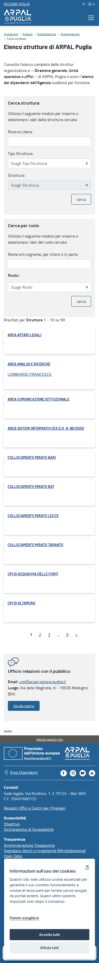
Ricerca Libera (20, 131)
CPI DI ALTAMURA (21, 603)
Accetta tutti (49, 935)
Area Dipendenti (24, 772)
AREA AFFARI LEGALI (24, 335)
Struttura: (16, 175)
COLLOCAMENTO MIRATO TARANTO (35, 545)
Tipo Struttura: (20, 153)
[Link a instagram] (73, 773)
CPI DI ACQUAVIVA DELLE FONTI (33, 574)
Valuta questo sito (49, 739)
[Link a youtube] (82, 773)
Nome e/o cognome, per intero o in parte (43, 254)
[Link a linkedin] (92, 773)
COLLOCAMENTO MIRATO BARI (32, 458)
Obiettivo (12, 824)
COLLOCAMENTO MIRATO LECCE (33, 516)
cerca (81, 199)
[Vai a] (18, 17)
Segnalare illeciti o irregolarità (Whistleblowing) (45, 850)
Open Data (13, 856)
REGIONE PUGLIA (17, 4)
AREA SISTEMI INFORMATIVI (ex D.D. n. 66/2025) (46, 428)
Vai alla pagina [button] (23, 705)
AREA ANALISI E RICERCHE (29, 364)
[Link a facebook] (63, 773)
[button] (84, 4)
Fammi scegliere (24, 918)
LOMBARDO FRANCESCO (30, 374)
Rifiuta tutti (49, 948)
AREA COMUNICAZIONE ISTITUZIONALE (38, 399)
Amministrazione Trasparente (29, 845)
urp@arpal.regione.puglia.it (42, 681)
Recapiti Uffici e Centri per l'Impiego (34, 808)
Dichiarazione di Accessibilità (29, 829)
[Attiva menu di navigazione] (89, 18)
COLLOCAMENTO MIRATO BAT (31, 487)
